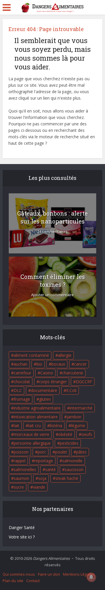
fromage (22, 399)
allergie (64, 355)
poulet (61, 452)
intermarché (81, 408)
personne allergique (32, 443)
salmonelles (25, 469)
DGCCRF (84, 381)
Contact (33, 580)
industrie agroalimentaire (37, 408)
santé (50, 469)
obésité (65, 434)
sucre (19, 487)
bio (39, 364)
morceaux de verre (31, 434)
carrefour (22, 373)
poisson (21, 452)
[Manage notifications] (91, 577)
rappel (19, 460)
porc (42, 452)
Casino (46, 373)
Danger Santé (22, 527)
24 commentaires (52, 231)
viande (39, 487)
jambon (74, 417)
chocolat (22, 381)
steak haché (66, 478)
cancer (80, 364)
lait (16, 425)
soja (42, 478)
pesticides (69, 443)
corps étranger (53, 381)
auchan (20, 364)
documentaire (44, 390)
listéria (56, 425)
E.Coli (71, 390)
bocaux (58, 364)
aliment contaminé (31, 355)
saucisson (74, 469)
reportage (43, 460)
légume (78, 425)
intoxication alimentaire (36, 417)
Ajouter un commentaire (52, 294)
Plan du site (13, 580)
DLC (18, 390)
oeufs (86, 434)
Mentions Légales (78, 574)
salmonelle (72, 460)
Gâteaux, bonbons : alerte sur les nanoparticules (52, 217)
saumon (21, 478)
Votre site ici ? (22, 537)
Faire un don (49, 574)
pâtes (81, 452)
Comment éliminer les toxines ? (52, 280)
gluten (45, 399)
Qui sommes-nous (19, 574)
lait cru (34, 425)
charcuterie (72, 373)
